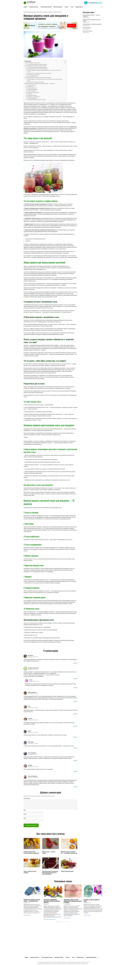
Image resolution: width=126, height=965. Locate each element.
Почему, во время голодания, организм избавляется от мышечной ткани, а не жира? (44, 71)
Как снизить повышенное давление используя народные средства (52, 901)
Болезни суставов (87, 915)
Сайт (25, 818)
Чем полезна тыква (87, 27)
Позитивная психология (91, 957)
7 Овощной (29, 93)
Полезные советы (79, 7)
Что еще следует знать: (32, 76)
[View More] (85, 6)
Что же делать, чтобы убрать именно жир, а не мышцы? (39, 73)
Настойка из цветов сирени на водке (92, 900)
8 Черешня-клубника (31, 95)
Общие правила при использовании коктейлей (35, 65)
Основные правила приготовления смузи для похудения (38, 77)
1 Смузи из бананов (31, 85)
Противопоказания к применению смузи (36, 99)
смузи (38, 287)
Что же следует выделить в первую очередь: (37, 64)
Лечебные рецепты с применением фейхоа (92, 24)
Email (25, 814)
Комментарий (27, 798)
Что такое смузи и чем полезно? (32, 62)
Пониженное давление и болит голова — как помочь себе (32, 900)
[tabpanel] (33, 900)
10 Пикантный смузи (32, 98)
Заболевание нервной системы (50, 919)
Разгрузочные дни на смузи (33, 74)
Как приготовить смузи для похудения (35, 82)
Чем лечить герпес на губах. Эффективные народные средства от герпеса (73, 901)
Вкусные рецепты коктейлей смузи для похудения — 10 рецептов (40, 83)
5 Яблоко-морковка (31, 90)
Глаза (72, 7)
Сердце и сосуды (27, 915)
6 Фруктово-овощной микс (33, 92)
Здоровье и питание (57, 7)
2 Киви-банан (30, 86)
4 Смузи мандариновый (32, 89)
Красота (66, 7)
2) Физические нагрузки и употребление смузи (37, 68)
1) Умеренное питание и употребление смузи (37, 67)
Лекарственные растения (46, 7)
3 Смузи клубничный (31, 88)
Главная (25, 7)
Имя (25, 810)
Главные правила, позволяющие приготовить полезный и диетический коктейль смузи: (44, 80)
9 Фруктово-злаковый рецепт (33, 96)
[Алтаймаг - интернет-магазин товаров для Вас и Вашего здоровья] (30, 2)
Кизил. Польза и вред (87, 31)
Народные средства (33, 7)
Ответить (75, 663)
